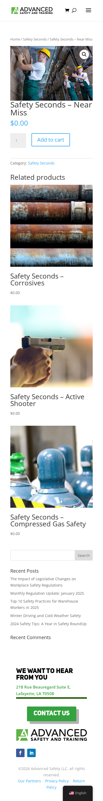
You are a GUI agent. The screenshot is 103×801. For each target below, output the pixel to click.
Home (15, 39)
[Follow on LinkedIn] (31, 753)
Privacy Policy (57, 780)
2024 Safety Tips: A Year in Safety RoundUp (48, 623)
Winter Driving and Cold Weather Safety (45, 615)
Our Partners (29, 780)
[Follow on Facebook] (20, 753)
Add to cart (50, 139)
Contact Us (51, 714)
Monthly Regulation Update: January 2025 (47, 593)
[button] (84, 54)
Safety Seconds (35, 39)
